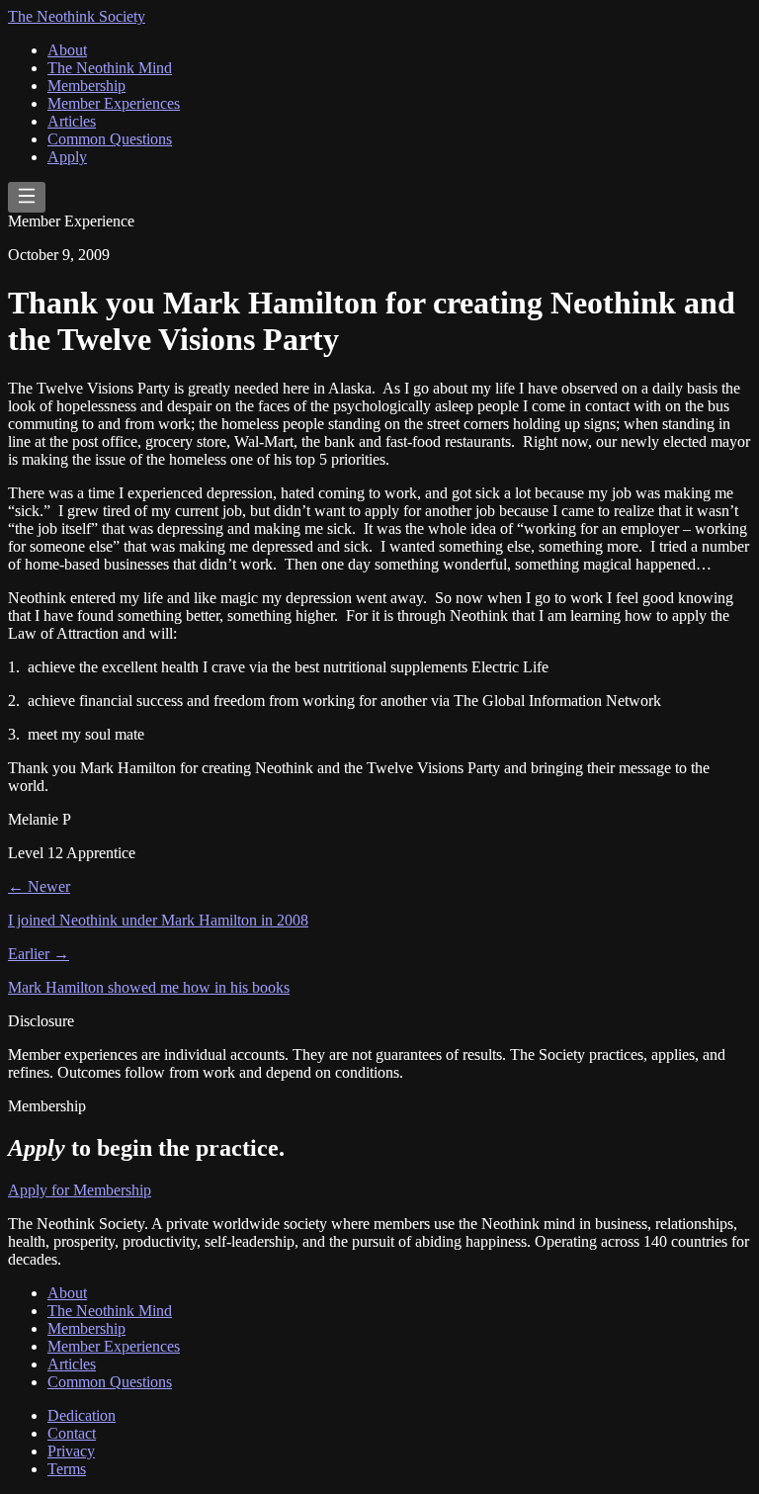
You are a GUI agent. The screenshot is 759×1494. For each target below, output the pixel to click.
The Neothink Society (76, 16)
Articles (71, 121)
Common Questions (109, 139)
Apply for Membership (79, 1190)
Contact (71, 1433)
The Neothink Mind (109, 67)
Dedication (81, 1415)
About (67, 50)
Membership (86, 85)
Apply (67, 156)
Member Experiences (113, 103)
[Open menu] (26, 197)
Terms (66, 1468)
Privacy (71, 1451)
